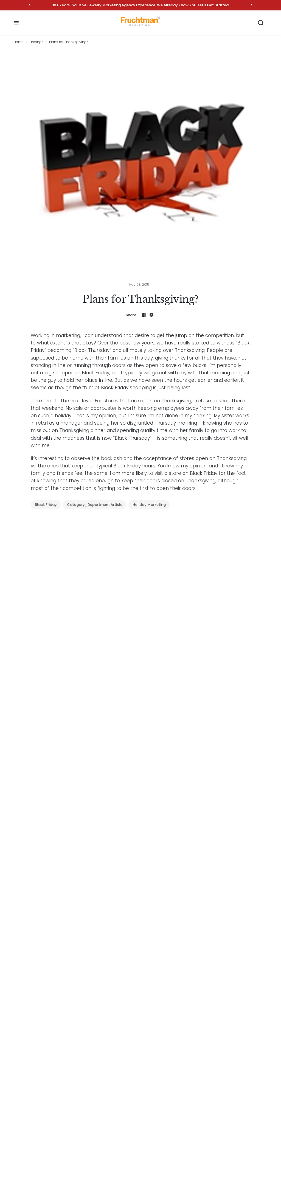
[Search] (260, 22)
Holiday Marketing (149, 504)
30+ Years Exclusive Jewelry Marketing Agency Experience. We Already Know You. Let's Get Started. (140, 5)
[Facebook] (143, 315)
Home (19, 42)
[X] (151, 315)
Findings (36, 42)
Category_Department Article (94, 504)
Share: (131, 315)
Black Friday (46, 504)
